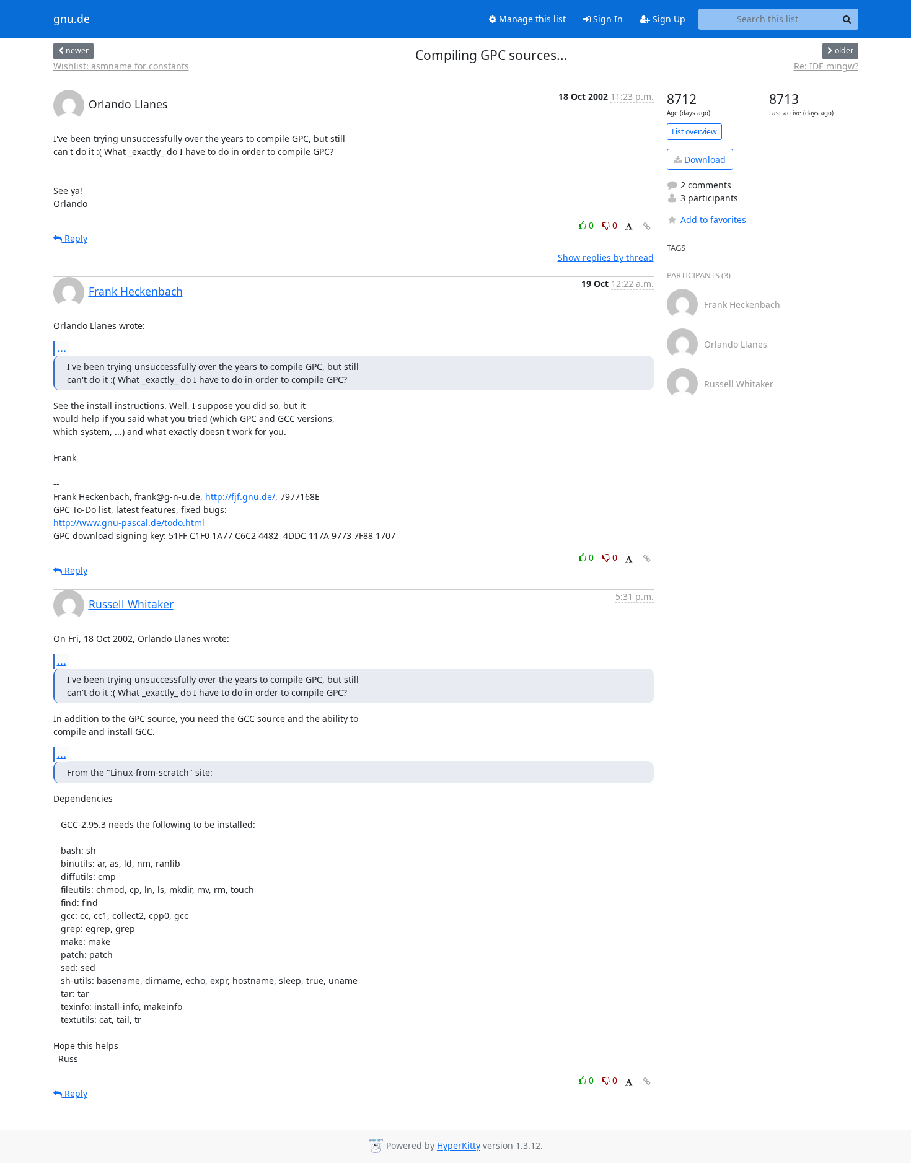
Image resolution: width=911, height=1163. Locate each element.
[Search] (847, 19)
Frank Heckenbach (136, 291)
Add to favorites (713, 220)
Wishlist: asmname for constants (121, 66)
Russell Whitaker (131, 604)
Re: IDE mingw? (826, 66)
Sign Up (667, 19)
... (61, 348)
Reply (74, 238)
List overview (694, 131)
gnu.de (71, 19)
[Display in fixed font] (628, 227)
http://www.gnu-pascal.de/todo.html (129, 523)
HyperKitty (458, 1146)
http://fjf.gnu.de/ (240, 497)
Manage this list (531, 19)
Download (704, 159)
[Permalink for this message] (647, 226)
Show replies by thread (606, 257)
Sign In (607, 19)
